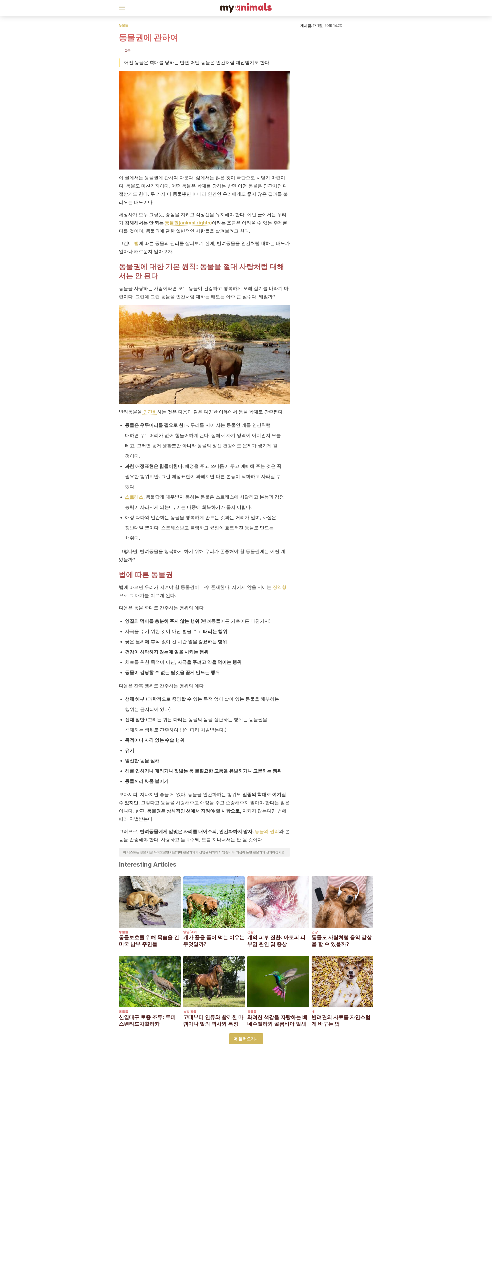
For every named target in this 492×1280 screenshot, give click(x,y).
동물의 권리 (267, 831)
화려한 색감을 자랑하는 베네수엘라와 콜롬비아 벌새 (277, 1020)
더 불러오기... (246, 1038)
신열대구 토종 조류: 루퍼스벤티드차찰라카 (147, 1020)
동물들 (123, 25)
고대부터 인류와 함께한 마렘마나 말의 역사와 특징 (213, 1020)
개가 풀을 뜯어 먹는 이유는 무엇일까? (214, 940)
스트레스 (134, 497)
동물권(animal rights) (188, 222)
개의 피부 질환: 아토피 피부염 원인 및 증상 (276, 940)
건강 (250, 932)
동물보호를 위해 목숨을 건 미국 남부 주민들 (149, 940)
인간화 (149, 411)
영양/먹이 (190, 932)
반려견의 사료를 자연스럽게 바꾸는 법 (341, 1020)
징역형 (279, 587)
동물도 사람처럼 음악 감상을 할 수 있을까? (342, 940)
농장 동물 (189, 1012)
